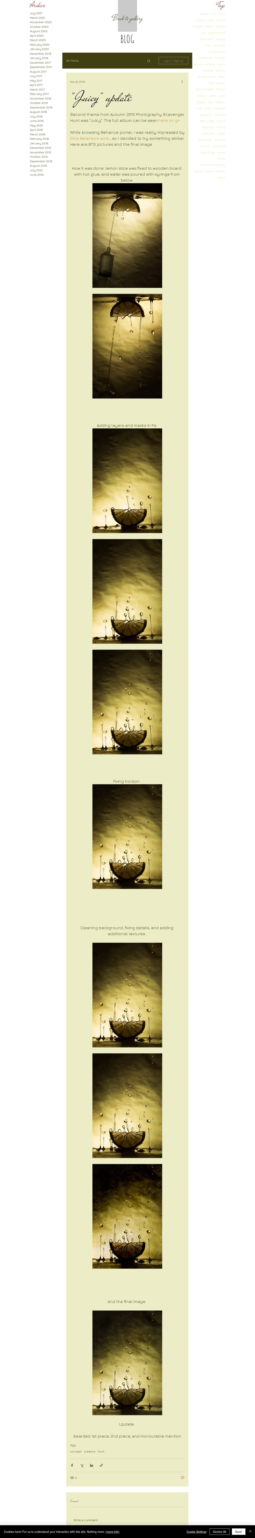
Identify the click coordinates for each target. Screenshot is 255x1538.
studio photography (212, 164)
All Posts (72, 60)
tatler (208, 171)
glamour (202, 95)
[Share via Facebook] (72, 1465)
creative (197, 64)
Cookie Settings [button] (196, 1532)
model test (208, 133)
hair (210, 102)
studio (221, 158)
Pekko (209, 26)
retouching (208, 152)
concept (220, 57)
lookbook (219, 108)
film (211, 83)
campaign (219, 45)
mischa (220, 127)
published (219, 146)
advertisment (216, 32)
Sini (203, 32)
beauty (220, 39)
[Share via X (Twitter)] (82, 1465)
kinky (208, 108)
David (221, 13)
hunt (199, 108)
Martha (220, 20)
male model (206, 120)
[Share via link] (101, 1465)
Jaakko (200, 20)
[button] (149, 60)
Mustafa (198, 26)
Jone (211, 20)
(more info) (113, 1532)
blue (207, 45)
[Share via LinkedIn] (91, 1465)
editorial (210, 64)
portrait (205, 146)
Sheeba (220, 26)
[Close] (250, 1531)
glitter (213, 95)
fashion (220, 70)
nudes (221, 133)
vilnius (221, 177)
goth (222, 95)
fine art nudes (205, 89)
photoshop (205, 139)
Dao (213, 13)
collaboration (216, 51)
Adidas (204, 13)
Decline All (219, 1532)
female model (207, 76)
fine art (220, 83)
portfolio (220, 139)
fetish (221, 76)
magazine (206, 114)
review (221, 152)
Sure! (238, 1532)
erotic (221, 64)
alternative (207, 39)
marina (221, 120)
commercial (204, 57)
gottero (201, 102)
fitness (220, 89)
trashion (220, 171)
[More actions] (182, 81)
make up (219, 114)
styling (198, 171)
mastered (208, 127)
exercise (207, 70)
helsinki (220, 102)
